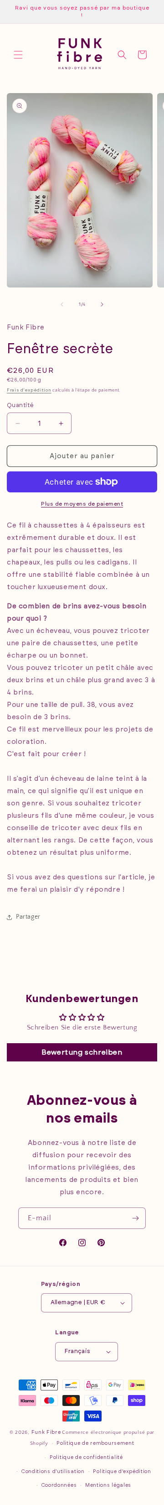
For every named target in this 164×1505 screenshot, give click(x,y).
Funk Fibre (46, 1432)
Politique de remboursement (95, 1443)
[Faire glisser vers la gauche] (62, 304)
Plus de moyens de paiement (82, 504)
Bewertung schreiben (81, 1052)
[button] (18, 55)
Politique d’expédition (122, 1471)
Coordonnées (59, 1485)
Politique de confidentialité (86, 1457)
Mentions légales (108, 1485)
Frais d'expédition (29, 390)
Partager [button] (28, 916)
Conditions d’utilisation (53, 1471)
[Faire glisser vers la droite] (102, 304)
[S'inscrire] (135, 1218)
